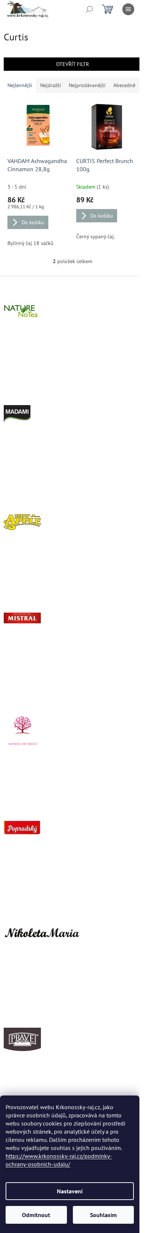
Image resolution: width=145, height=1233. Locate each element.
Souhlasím (103, 1215)
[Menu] (128, 9)
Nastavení (70, 1191)
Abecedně (124, 85)
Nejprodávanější (87, 85)
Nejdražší (50, 85)
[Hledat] (89, 9)
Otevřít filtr (72, 64)
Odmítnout (36, 1215)
